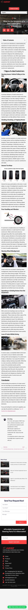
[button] (4, 30)
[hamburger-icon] (25, 5)
